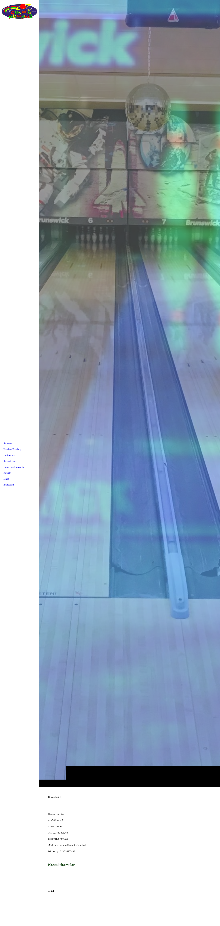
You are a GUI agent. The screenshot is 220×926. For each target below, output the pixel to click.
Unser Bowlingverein (13, 467)
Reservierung (9, 461)
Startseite (7, 443)
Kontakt (7, 473)
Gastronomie (9, 455)
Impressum (8, 484)
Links (6, 479)
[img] (129, 393)
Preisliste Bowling (12, 449)
